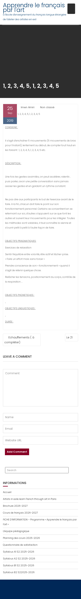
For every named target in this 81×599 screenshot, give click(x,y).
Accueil (7, 492)
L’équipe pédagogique (16, 531)
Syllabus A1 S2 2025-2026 (18, 551)
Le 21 (69, 337)
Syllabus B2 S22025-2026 (19, 572)
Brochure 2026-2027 (15, 505)
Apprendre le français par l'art (34, 7)
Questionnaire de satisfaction (20, 544)
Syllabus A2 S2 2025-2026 (19, 558)
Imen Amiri (27, 107)
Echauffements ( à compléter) (19, 339)
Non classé (47, 107)
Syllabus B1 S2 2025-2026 (18, 565)
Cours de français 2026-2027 (20, 512)
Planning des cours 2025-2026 (21, 538)
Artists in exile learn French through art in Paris (29, 499)
